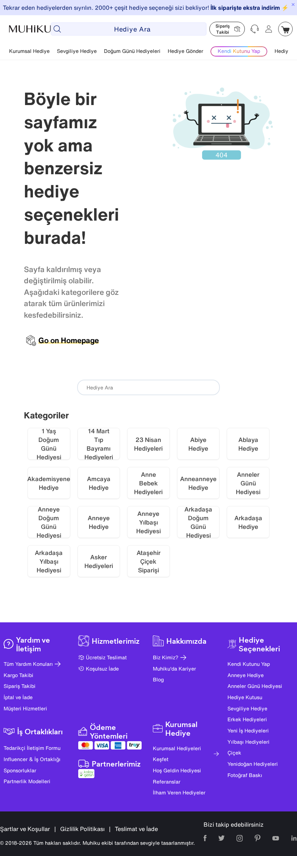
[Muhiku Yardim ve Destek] (255, 29)
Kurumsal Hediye (29, 51)
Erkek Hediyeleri (247, 719)
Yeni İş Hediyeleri (248, 730)
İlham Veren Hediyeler (179, 792)
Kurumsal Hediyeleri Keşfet (177, 753)
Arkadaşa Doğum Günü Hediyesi (198, 522)
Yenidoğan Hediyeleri (252, 764)
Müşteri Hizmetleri (25, 708)
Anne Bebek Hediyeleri (148, 483)
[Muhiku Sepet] (285, 29)
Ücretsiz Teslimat (106, 657)
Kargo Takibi (18, 675)
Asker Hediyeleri (98, 561)
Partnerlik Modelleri (27, 781)
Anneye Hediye (99, 522)
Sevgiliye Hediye (77, 51)
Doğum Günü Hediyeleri (132, 51)
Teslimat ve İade (136, 828)
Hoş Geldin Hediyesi (177, 770)
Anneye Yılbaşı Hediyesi (148, 522)
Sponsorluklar (20, 770)
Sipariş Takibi (19, 686)
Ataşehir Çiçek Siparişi (148, 561)
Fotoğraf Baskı (244, 775)
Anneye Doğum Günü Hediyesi (49, 522)
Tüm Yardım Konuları (28, 664)
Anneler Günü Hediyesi (248, 483)
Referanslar (166, 781)
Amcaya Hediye (98, 483)
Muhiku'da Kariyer (174, 668)
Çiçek (234, 752)
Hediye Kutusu (244, 697)
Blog (158, 679)
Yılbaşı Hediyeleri (248, 742)
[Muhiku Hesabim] (268, 29)
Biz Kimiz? (166, 657)
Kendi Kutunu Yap (248, 664)
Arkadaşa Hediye (248, 522)
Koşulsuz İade (102, 668)
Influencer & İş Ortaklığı (32, 759)
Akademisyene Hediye (49, 483)
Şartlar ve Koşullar (25, 828)
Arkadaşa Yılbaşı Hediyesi (49, 561)
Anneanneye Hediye (198, 483)
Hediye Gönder (185, 51)
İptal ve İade (18, 697)
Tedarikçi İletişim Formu (32, 748)
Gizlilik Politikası (82, 828)
